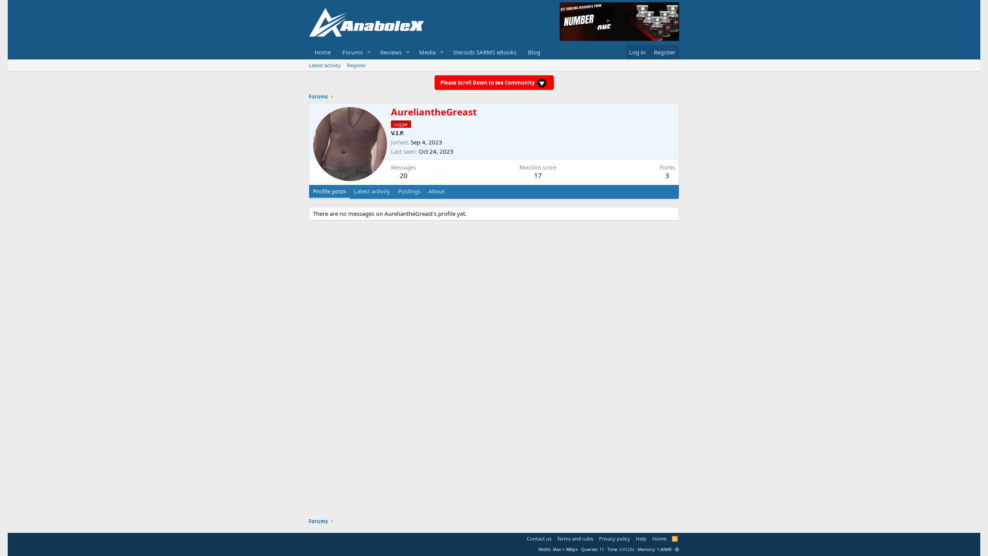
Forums (352, 52)
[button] (369, 52)
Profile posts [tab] (329, 191)
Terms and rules (575, 538)
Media (427, 52)
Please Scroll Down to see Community (488, 82)
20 (404, 175)
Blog (534, 52)
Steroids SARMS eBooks (484, 52)
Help (641, 538)
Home (323, 52)
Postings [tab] (409, 191)
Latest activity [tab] (372, 191)
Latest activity (325, 65)
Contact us (539, 538)
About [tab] (436, 191)
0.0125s (626, 549)
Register (356, 65)
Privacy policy (614, 538)
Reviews (391, 52)
